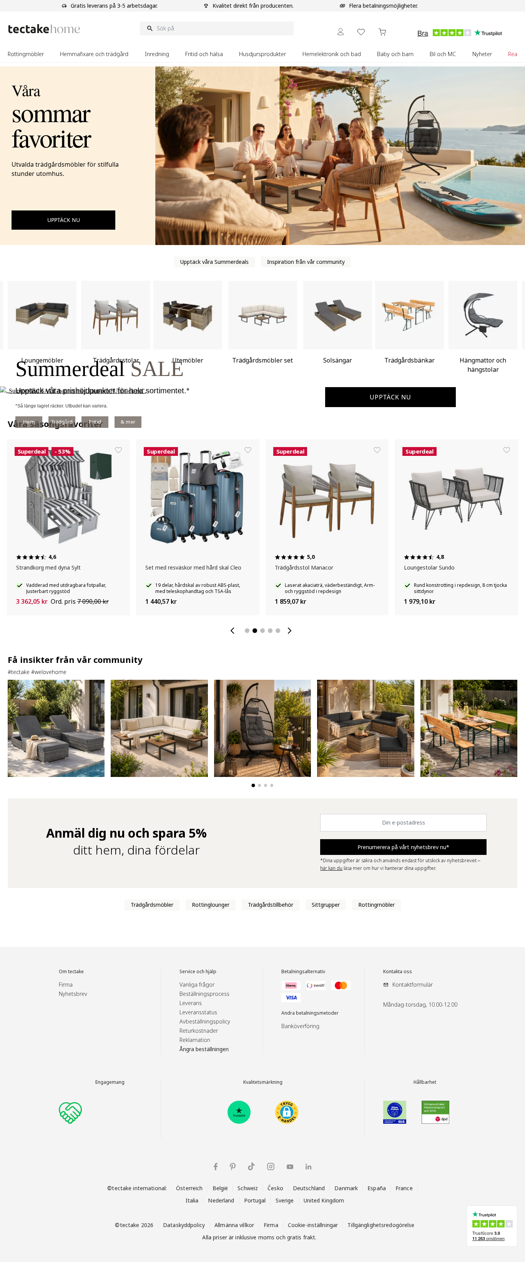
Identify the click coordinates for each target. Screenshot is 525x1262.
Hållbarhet (425, 1082)
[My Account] (340, 31)
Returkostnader (198, 1030)
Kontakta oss (397, 972)
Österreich (189, 1188)
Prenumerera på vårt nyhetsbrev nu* (403, 847)
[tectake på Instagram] (270, 1166)
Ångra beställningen (204, 1049)
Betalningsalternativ (303, 972)
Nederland (221, 1200)
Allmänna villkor (234, 1225)
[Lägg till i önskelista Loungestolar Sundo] (506, 450)
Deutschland (309, 1188)
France (404, 1188)
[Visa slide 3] (265, 785)
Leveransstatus (198, 1012)
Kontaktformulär (412, 984)
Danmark (346, 1188)
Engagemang (110, 1082)
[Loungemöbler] (42, 330)
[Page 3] (262, 630)
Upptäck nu (390, 397)
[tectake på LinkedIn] (308, 1166)
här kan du (331, 868)
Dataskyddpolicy (184, 1225)
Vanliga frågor (196, 984)
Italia (192, 1200)
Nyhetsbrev (73, 993)
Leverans (190, 1003)
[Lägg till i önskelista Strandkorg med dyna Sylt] (118, 450)
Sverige (285, 1200)
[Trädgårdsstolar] (115, 330)
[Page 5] (278, 630)
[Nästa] (291, 630)
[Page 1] (247, 630)
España (376, 1188)
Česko (275, 1188)
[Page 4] (270, 630)
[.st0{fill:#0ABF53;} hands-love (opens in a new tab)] (70, 1112)
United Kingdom (324, 1200)
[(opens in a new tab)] (239, 1112)
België (220, 1188)
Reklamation (194, 1039)
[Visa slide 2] (259, 785)
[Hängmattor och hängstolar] (483, 330)
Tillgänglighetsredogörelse (380, 1225)
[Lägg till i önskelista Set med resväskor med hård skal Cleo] (247, 450)
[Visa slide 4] (271, 785)
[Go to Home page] (44, 28)
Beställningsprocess (204, 993)
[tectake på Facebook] (216, 1166)
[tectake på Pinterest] (233, 1167)
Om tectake (71, 972)
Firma (66, 984)
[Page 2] (255, 630)
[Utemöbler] (187, 330)
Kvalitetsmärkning (262, 1082)
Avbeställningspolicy (204, 1021)
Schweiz (248, 1188)
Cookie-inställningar (313, 1225)
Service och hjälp (197, 972)
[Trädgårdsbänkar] (409, 330)
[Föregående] (234, 630)
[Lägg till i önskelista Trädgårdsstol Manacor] (377, 450)
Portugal (255, 1200)
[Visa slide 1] (253, 785)
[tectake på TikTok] (251, 1166)
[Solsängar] (337, 330)
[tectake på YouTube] (290, 1166)
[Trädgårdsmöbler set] (262, 330)
